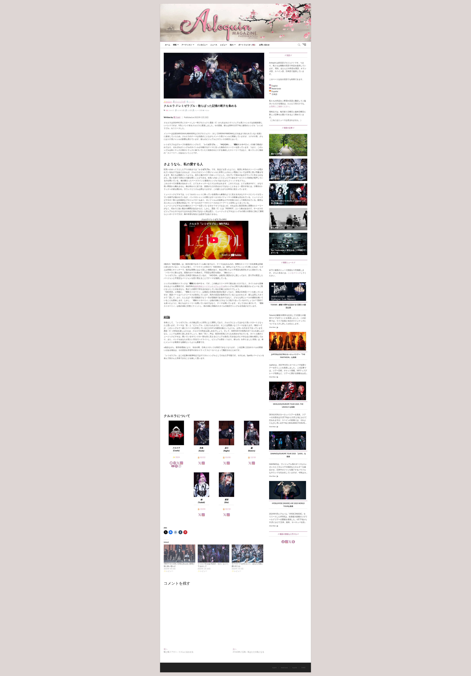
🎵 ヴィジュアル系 (179, 101)
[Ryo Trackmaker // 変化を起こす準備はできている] (288, 244)
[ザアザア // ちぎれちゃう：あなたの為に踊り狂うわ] (247, 554)
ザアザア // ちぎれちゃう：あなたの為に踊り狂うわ (288, 177)
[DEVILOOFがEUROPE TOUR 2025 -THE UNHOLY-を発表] (287, 391)
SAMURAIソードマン (202, 286)
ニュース (213, 45)
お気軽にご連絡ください (279, 106)
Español (294, 667)
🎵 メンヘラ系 (197, 110)
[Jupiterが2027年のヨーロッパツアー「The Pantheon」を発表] (287, 341)
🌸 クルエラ (170, 110)
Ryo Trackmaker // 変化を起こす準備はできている (288, 251)
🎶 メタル (206, 110)
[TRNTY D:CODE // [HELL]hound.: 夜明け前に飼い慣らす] (179, 554)
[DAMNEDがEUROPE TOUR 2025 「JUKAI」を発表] (287, 440)
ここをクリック (294, 273)
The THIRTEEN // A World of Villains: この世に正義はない (288, 202)
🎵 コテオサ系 (179, 110)
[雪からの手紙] (288, 145)
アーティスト (187, 45)
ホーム (167, 45)
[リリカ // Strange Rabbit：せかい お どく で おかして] (213, 554)
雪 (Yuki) (176, 117)
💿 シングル (190, 101)
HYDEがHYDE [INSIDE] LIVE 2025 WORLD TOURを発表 (288, 504)
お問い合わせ (264, 45)
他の (231, 45)
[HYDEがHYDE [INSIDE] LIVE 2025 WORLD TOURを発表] (287, 490)
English (274, 667)
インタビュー (202, 45)
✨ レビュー (168, 101)
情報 (175, 45)
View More (272, 327)
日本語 (303, 667)
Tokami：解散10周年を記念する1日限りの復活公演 (288, 306)
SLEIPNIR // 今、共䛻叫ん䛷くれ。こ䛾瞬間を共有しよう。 (288, 226)
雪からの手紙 (276, 153)
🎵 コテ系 (188, 110)
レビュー (223, 45)
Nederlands (284, 667)
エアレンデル (218, 286)
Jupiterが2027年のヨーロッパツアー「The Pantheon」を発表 (288, 355)
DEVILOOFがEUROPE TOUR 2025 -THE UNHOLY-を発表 (288, 405)
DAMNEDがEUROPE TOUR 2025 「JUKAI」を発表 (288, 455)
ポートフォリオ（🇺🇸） (247, 45)
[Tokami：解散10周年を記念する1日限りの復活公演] (287, 291)
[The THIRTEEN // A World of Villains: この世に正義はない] (288, 194)
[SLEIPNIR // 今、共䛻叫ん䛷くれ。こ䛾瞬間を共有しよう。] (288, 219)
